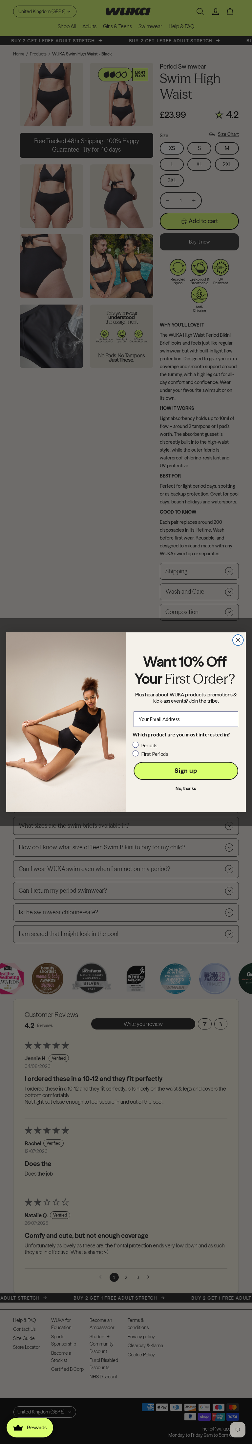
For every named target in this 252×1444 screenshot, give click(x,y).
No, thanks (186, 788)
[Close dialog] (238, 640)
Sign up (186, 771)
